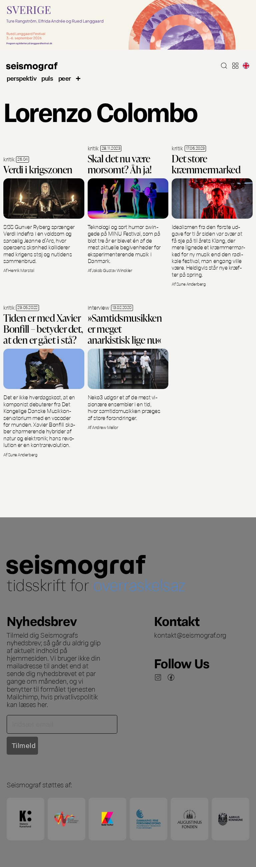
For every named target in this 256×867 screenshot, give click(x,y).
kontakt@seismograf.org (190, 634)
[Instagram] (158, 677)
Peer (64, 77)
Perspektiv (21, 77)
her (42, 704)
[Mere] (78, 78)
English (246, 65)
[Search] (224, 65)
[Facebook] (171, 677)
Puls (47, 77)
